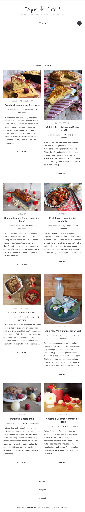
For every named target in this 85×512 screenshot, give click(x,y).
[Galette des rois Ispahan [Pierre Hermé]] (63, 95)
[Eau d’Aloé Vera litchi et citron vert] (63, 298)
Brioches (22, 214)
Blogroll (42, 489)
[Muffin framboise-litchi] (22, 397)
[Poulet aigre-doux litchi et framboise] (63, 197)
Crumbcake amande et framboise (22, 105)
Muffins (22, 415)
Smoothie (63, 415)
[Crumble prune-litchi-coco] (22, 289)
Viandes (62, 214)
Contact (42, 498)
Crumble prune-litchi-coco (22, 312)
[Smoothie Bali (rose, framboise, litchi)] (63, 397)
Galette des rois (63, 123)
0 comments (75, 426)
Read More (22, 152)
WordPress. (31, 507)
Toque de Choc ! (42, 9)
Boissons (63, 327)
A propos (42, 481)
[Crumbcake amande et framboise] (22, 84)
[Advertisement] (42, 47)
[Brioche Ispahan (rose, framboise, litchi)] (22, 197)
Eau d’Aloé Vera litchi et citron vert (63, 331)
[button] (42, 23)
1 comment (34, 423)
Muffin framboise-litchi (22, 418)
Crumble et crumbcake (22, 101)
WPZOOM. (64, 507)
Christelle (29, 110)
